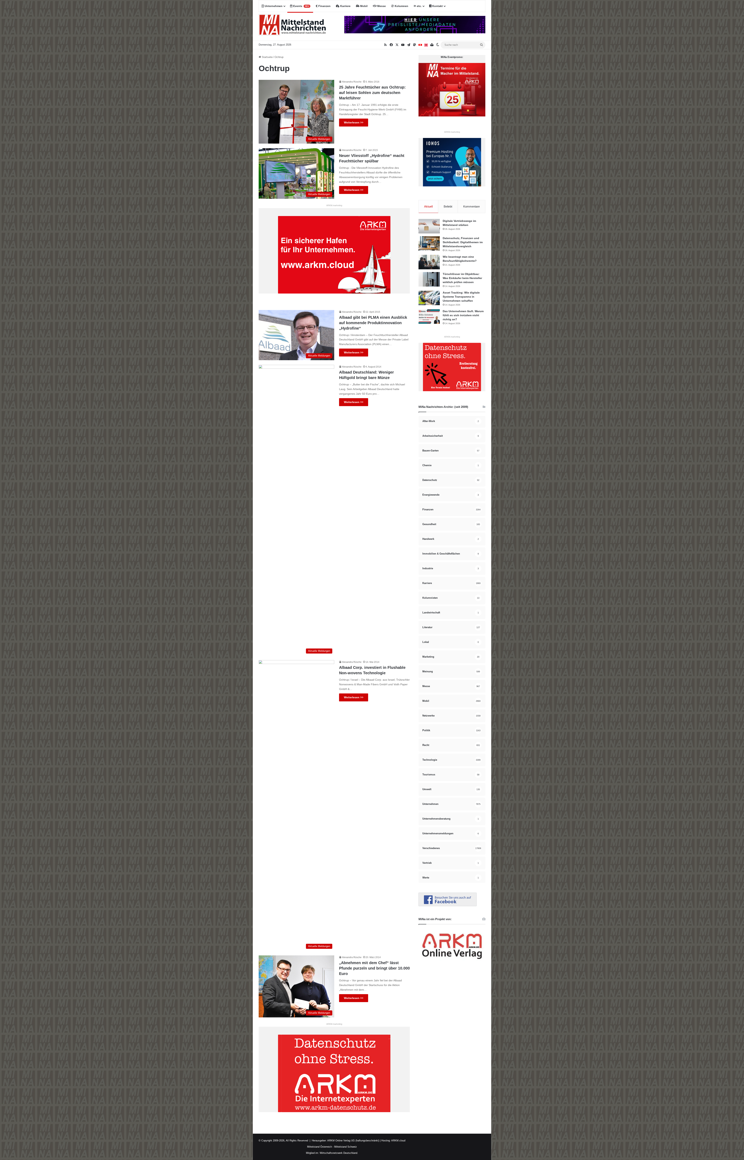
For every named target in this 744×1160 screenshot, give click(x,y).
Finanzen (324, 6)
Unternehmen (273, 6)
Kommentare (471, 206)
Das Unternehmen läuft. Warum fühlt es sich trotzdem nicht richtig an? (463, 315)
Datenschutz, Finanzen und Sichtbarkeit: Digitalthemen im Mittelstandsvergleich (463, 242)
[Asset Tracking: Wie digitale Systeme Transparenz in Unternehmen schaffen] (429, 298)
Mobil (363, 6)
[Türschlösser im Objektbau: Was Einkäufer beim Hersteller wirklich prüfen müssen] (429, 279)
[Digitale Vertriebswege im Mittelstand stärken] (429, 226)
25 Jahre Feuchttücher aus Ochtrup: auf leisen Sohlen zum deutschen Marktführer (372, 92)
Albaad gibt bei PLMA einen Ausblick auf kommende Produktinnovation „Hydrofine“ (373, 322)
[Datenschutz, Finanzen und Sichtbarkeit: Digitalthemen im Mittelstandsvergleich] (429, 243)
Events (300, 6)
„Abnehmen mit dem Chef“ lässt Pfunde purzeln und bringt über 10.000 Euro (374, 968)
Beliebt (448, 206)
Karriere (344, 6)
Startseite (267, 57)
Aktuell (428, 206)
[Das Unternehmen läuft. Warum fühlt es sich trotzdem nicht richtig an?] (429, 316)
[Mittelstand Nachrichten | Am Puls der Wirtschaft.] (292, 26)
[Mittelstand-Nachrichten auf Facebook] (447, 905)
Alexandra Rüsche (352, 81)
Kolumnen (401, 6)
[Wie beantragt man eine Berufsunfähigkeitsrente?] (429, 262)
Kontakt (437, 6)
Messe (381, 6)
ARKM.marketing (334, 205)
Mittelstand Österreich (319, 1146)
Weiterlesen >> (353, 122)
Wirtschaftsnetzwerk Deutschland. (339, 1152)
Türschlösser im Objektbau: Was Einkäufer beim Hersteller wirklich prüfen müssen (462, 278)
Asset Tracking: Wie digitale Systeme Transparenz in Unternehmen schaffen (461, 296)
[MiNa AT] (426, 45)
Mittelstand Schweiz (345, 1146)
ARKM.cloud (398, 1140)
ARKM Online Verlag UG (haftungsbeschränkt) (353, 1140)
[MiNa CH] (420, 45)
